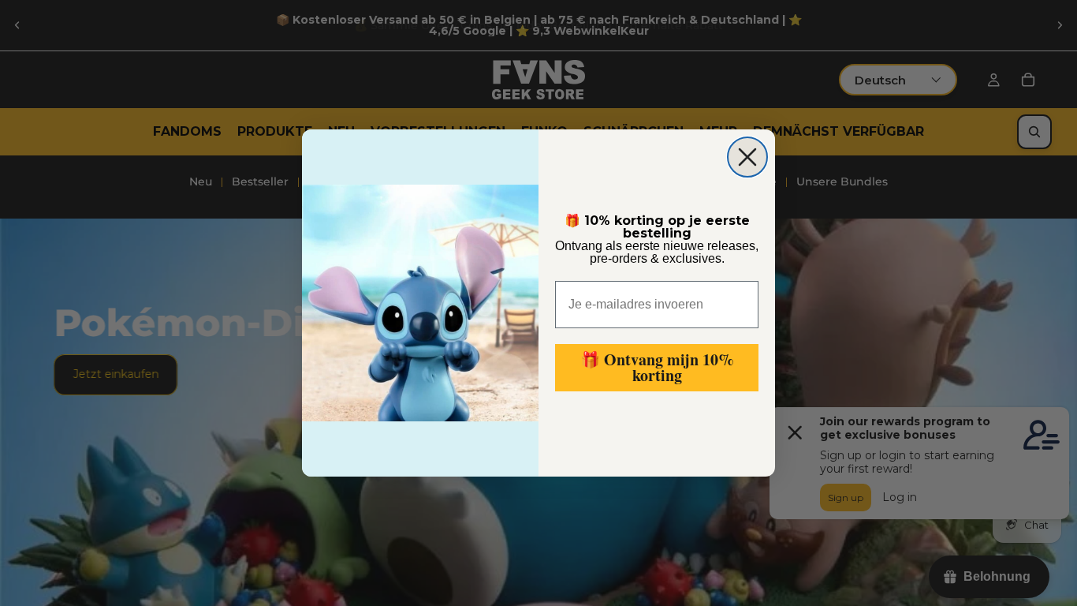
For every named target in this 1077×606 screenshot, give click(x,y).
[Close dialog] (747, 157)
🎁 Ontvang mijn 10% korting (657, 367)
